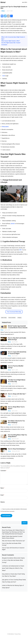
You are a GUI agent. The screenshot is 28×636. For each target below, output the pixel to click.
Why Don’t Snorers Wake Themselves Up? (13, 541)
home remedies (12, 317)
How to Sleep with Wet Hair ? (17, 394)
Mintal (3, 2)
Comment (3, 470)
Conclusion (4, 44)
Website (3, 502)
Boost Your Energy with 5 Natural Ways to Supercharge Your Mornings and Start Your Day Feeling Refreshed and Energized (13, 531)
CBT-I (20, 250)
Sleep (3, 10)
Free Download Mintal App (14, 312)
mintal (3, 585)
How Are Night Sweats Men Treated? (10, 42)
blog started (5, 574)
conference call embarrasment (10, 566)
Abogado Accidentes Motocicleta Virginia (13, 558)
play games (5, 579)
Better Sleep (3, 317)
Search (24, 522)
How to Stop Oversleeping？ (17, 449)
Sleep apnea (5, 126)
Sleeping (19, 317)
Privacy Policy (18, 634)
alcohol (13, 223)
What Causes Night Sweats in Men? (10, 41)
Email (2, 495)
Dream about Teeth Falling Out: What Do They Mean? (13, 568)
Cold (3, 75)
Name (2, 488)
